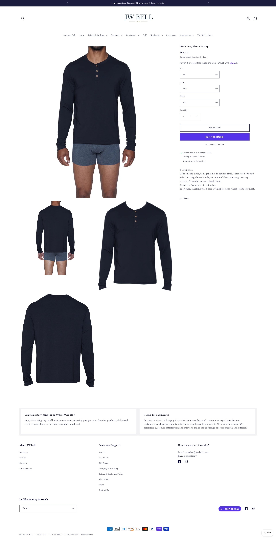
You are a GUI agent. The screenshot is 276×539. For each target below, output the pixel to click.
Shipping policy (87, 534)
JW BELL (29, 534)
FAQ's (101, 485)
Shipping (184, 57)
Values (22, 458)
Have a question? (187, 456)
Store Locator (25, 469)
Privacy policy (56, 534)
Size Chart (104, 458)
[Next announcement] (209, 3)
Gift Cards (103, 463)
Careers (23, 463)
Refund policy (42, 534)
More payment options (214, 144)
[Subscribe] (72, 508)
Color (182, 82)
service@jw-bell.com (197, 452)
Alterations (104, 479)
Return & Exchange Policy (111, 474)
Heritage (23, 452)
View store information (194, 161)
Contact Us (104, 490)
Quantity (184, 110)
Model (182, 96)
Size (182, 69)
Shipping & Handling (108, 469)
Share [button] (186, 198)
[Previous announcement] (67, 3)
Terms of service (71, 534)
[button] (22, 18)
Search (102, 452)
